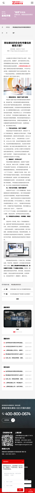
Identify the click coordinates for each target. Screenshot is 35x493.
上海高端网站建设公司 (24, 66)
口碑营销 (25, 467)
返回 (17, 299)
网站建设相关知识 (16, 284)
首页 (2, 30)
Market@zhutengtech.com (23, 444)
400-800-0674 (18, 413)
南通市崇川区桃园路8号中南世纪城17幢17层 (14, 452)
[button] (30, 319)
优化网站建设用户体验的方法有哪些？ (20, 294)
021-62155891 (28, 442)
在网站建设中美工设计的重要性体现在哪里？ (21, 290)
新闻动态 (8, 30)
